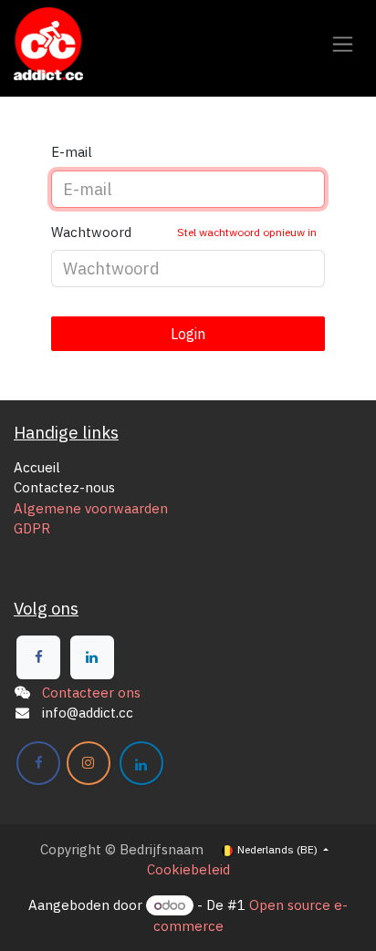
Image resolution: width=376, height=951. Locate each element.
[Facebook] (38, 657)
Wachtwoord (184, 232)
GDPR (32, 528)
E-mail (71, 151)
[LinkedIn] (92, 657)
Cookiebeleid (188, 869)
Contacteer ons (91, 692)
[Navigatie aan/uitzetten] (342, 44)
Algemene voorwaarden (91, 508)
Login (188, 334)
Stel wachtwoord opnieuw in (247, 232)
